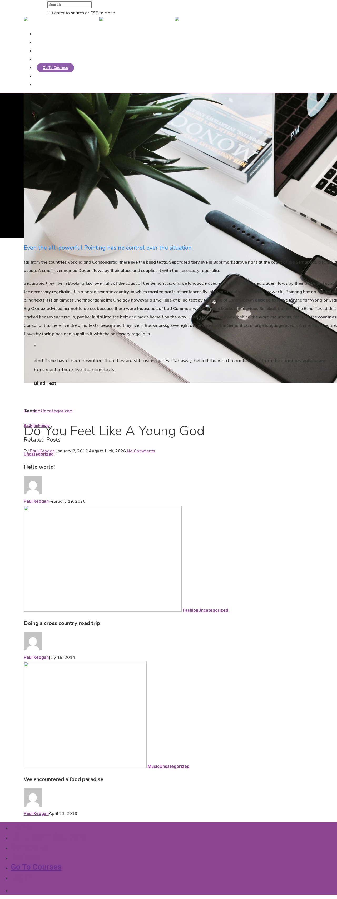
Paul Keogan (42, 450)
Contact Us (48, 51)
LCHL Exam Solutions (57, 42)
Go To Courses (55, 68)
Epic (34, 425)
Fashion (190, 610)
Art (27, 425)
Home (44, 34)
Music (154, 766)
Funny (44, 425)
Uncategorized (56, 410)
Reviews (46, 59)
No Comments (141, 450)
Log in (44, 76)
